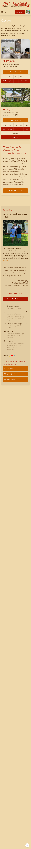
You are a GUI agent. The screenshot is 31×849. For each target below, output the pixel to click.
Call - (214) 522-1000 (13, 369)
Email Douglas (11, 379)
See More (6, 260)
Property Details (14, 72)
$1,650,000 (9, 61)
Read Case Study (14, 190)
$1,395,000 (8, 109)
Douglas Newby (7, 210)
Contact (19, 12)
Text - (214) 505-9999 (13, 374)
